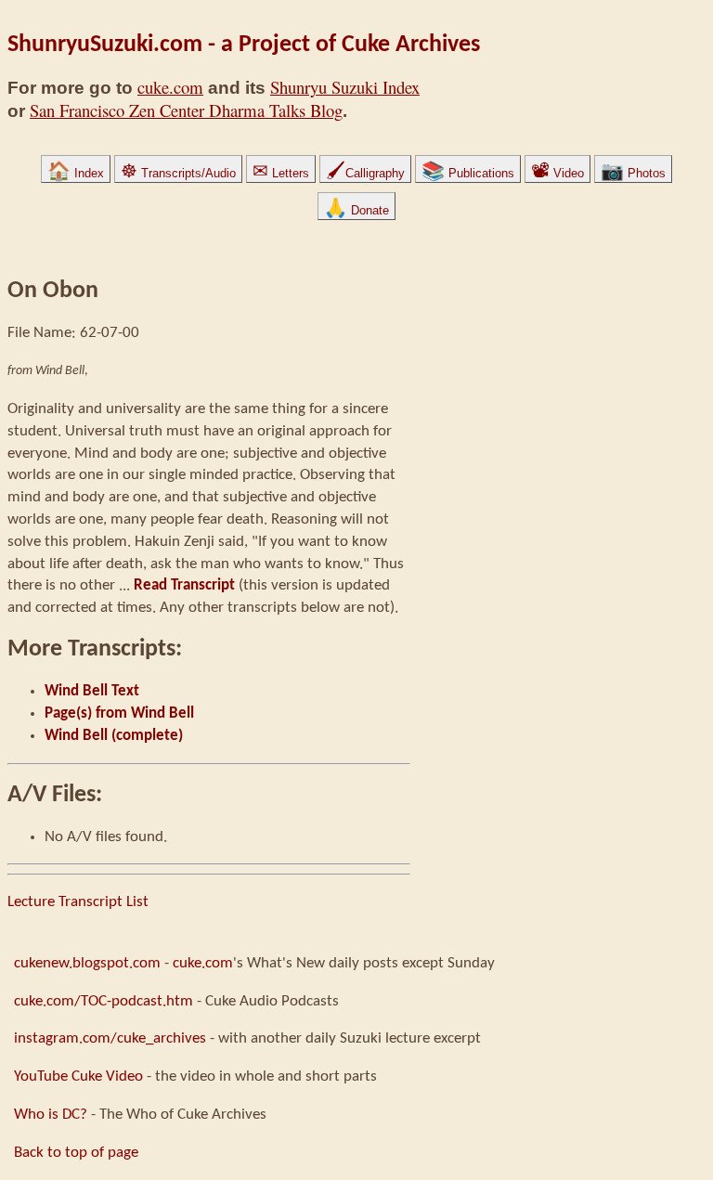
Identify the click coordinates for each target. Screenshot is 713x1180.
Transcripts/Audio (178, 173)
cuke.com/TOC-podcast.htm (103, 1001)
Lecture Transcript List (78, 902)
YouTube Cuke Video (78, 1076)
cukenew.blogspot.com (87, 963)
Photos (633, 173)
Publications (467, 173)
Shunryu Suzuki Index (345, 86)
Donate (356, 210)
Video (557, 173)
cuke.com (170, 86)
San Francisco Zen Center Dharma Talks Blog (186, 110)
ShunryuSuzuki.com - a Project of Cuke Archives (243, 45)
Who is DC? (50, 1114)
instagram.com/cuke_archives (110, 1038)
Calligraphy (365, 173)
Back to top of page (76, 1153)
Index (75, 173)
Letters (281, 173)
